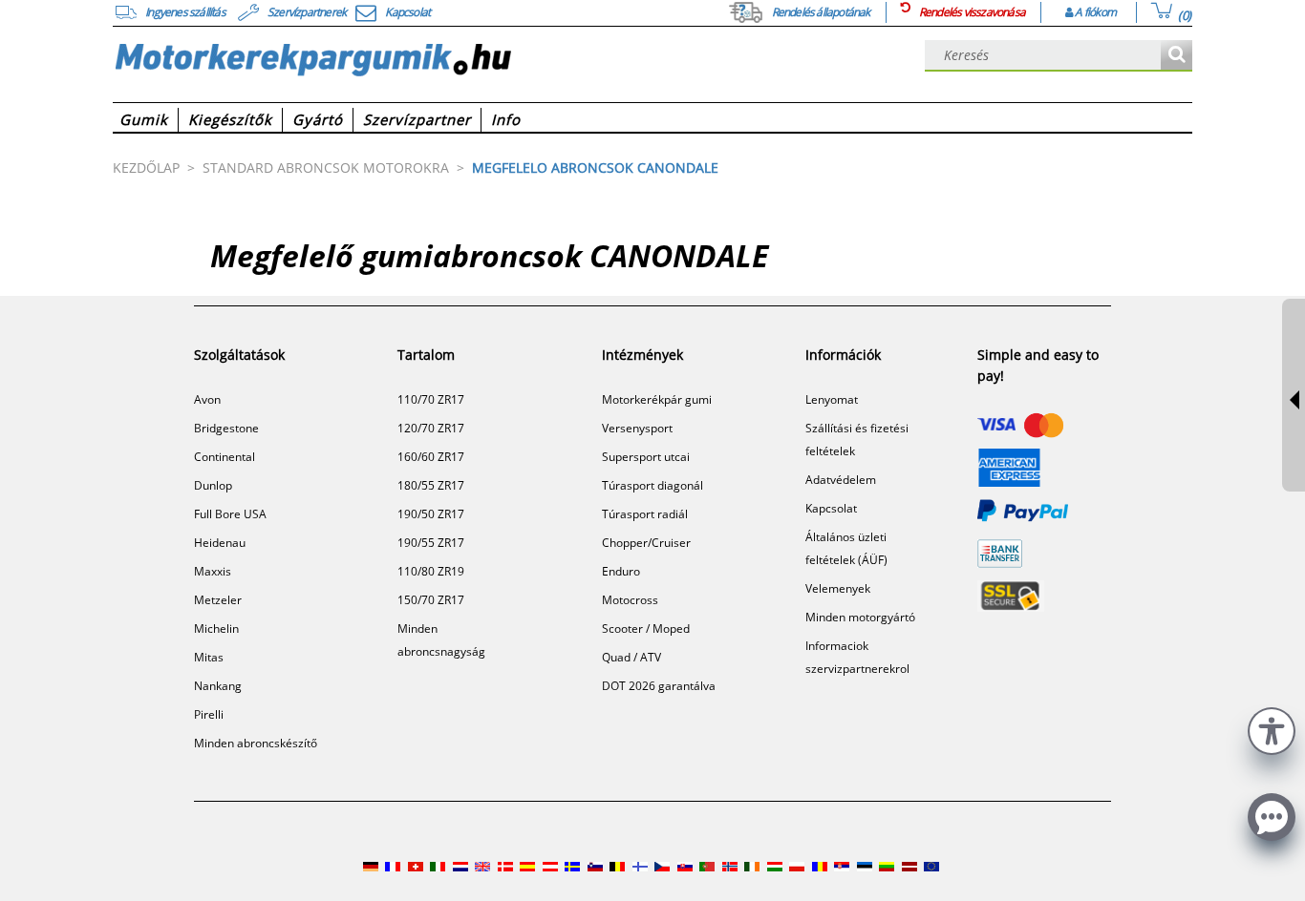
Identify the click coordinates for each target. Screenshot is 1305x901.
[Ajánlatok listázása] (1176, 56)
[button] (1271, 729)
